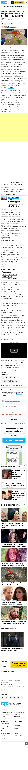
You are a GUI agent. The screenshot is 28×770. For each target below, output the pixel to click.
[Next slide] (25, 7)
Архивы (3, 664)
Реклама (3, 669)
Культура (3, 738)
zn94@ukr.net (20, 686)
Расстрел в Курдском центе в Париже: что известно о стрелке (10, 275)
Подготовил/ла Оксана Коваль (10, 385)
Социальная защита (19, 712)
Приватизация (5, 723)
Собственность (18, 735)
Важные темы (5, 6)
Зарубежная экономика (17, 715)
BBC (11, 111)
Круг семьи (17, 731)
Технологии (4, 730)
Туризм (16, 733)
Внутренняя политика (7, 712)
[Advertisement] (14, 127)
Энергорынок (4, 721)
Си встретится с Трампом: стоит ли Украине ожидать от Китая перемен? (12, 650)
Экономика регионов (6, 726)
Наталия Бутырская (8, 654)
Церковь (3, 735)
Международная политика (5, 715)
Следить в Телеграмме (15, 440)
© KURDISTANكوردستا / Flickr (8, 47)
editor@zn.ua (4, 690)
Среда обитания (5, 733)
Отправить (14, 419)
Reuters (11, 88)
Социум (16, 726)
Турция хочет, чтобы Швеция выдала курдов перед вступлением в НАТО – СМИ (16, 201)
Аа (12, 2)
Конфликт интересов (19, 718)
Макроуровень (5, 718)
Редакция (3, 666)
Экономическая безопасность (18, 722)
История (16, 728)
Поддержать (20, 2)
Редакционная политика (7, 671)
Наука (2, 728)
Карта (2, 674)
